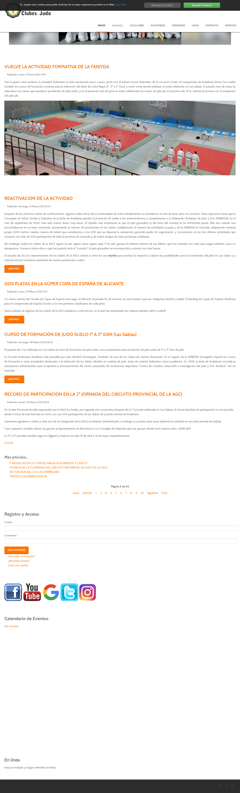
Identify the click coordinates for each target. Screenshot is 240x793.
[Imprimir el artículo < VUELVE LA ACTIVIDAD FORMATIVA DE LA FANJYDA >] (230, 74)
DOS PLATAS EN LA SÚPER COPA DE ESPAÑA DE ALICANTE (64, 283)
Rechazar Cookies (162, 5)
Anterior (87, 493)
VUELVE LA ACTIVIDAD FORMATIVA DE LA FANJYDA (56, 66)
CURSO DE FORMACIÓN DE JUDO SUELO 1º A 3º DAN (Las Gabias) (70, 334)
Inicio (101, 25)
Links (195, 25)
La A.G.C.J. (117, 25)
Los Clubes (137, 25)
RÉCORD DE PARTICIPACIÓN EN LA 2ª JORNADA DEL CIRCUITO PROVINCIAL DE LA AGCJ (93, 394)
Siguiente (152, 493)
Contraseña (10, 535)
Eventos (230, 25)
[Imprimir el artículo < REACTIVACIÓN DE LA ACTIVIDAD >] (230, 206)
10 (142, 493)
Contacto (211, 25)
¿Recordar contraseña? (21, 556)
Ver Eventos (11, 626)
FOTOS (8, 443)
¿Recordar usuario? (18, 560)
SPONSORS (178, 25)
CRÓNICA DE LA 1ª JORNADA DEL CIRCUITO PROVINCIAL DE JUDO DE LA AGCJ (58, 467)
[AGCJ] (13, 592)
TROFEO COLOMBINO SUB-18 (28, 476)
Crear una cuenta (17, 565)
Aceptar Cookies (202, 5)
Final (164, 493)
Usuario (8, 522)
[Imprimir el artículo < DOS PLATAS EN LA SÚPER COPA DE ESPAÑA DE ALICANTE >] (230, 291)
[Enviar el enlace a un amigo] (234, 74)
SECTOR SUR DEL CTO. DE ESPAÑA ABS (34, 472)
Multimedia (158, 25)
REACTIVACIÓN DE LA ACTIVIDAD (38, 198)
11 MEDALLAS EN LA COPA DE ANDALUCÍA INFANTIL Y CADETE (48, 463)
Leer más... (121, 4)
